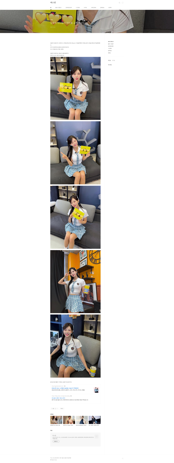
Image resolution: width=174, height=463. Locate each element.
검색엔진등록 (69, 7)
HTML (85, 7)
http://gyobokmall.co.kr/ (57, 386)
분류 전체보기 (111, 41)
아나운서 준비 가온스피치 (58, 398)
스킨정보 (78, 7)
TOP (123, 458)
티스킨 (53, 3)
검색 (119, 3)
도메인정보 (93, 7)
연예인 (109, 53)
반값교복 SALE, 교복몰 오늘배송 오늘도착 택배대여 (65, 388)
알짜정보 (102, 7)
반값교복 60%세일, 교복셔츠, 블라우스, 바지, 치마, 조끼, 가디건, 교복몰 (68, 390)
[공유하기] (55, 409)
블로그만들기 (58, 7)
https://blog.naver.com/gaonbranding (61, 395)
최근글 (109, 60)
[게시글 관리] (57, 409)
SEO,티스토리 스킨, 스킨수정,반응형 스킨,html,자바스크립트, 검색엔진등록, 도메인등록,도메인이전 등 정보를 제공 (73, 438)
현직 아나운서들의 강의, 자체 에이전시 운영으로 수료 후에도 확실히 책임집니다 (70, 400)
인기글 (113, 60)
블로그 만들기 (111, 44)
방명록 (109, 7)
